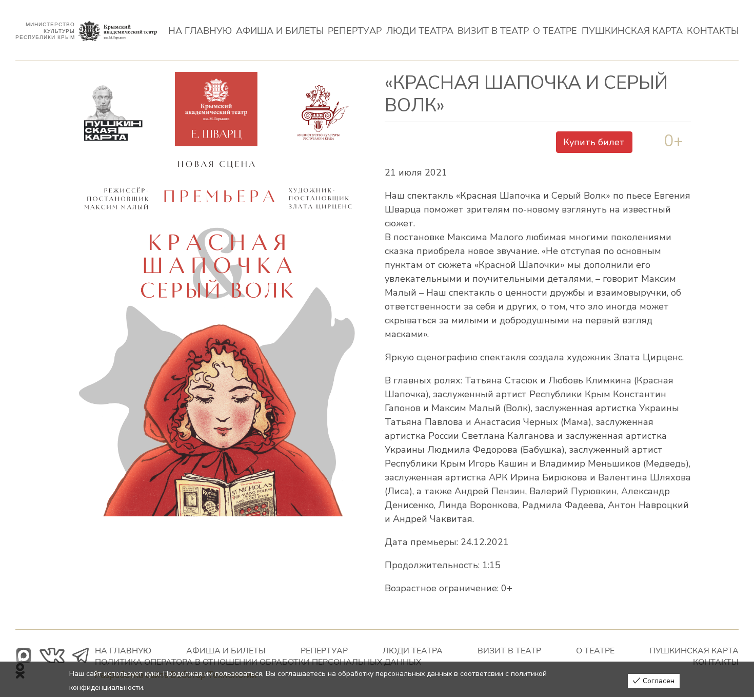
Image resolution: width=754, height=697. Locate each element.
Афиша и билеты (280, 31)
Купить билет (594, 142)
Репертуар (355, 31)
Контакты (713, 31)
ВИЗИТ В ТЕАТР (493, 31)
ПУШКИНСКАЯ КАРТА (632, 31)
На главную (200, 31)
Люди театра (419, 31)
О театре (555, 31)
